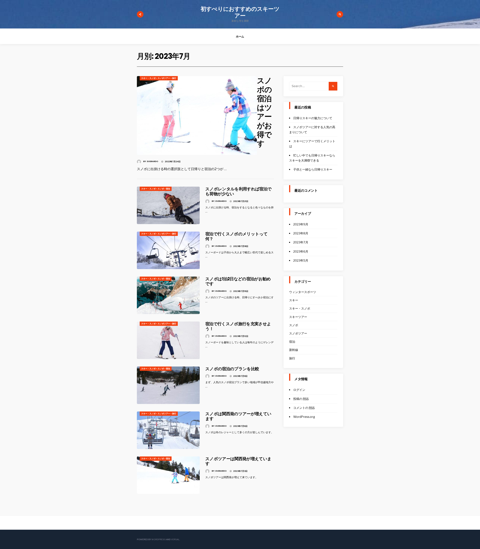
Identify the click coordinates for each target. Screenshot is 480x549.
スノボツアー (164, 78)
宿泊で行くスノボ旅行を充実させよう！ (238, 326)
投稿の (301, 399)
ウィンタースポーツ (302, 292)
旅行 (174, 78)
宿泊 (168, 188)
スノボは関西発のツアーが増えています (238, 416)
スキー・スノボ (148, 78)
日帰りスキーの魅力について (312, 118)
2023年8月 (300, 233)
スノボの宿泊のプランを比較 (232, 369)
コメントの (304, 408)
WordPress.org (304, 417)
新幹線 (293, 350)
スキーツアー (298, 317)
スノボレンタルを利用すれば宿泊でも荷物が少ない (238, 191)
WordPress (159, 539)
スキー (293, 300)
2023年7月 (300, 242)
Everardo (152, 161)
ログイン (299, 390)
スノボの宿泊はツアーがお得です (264, 112)
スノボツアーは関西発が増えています (238, 461)
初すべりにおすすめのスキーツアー (240, 12)
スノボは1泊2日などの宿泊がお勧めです (238, 281)
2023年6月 (300, 251)
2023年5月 (300, 260)
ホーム (240, 36)
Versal (175, 539)
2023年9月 (300, 224)
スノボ (161, 188)
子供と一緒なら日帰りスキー (312, 169)
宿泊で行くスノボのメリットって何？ (236, 236)
